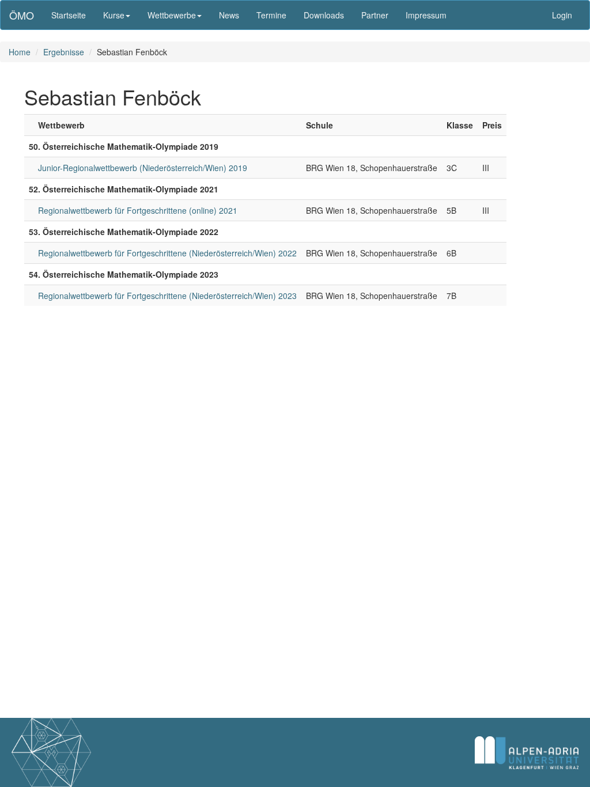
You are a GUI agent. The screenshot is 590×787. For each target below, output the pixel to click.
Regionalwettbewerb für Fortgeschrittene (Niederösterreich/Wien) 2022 (167, 253)
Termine (271, 15)
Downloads (324, 15)
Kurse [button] (113, 15)
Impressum (426, 15)
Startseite (68, 15)
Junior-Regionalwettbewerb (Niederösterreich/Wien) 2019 (142, 167)
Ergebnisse (63, 52)
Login (562, 15)
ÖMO (21, 14)
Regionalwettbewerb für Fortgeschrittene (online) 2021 (137, 210)
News (229, 15)
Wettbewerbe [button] (172, 15)
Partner (374, 15)
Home (20, 52)
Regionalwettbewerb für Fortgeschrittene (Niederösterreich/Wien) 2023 (167, 295)
